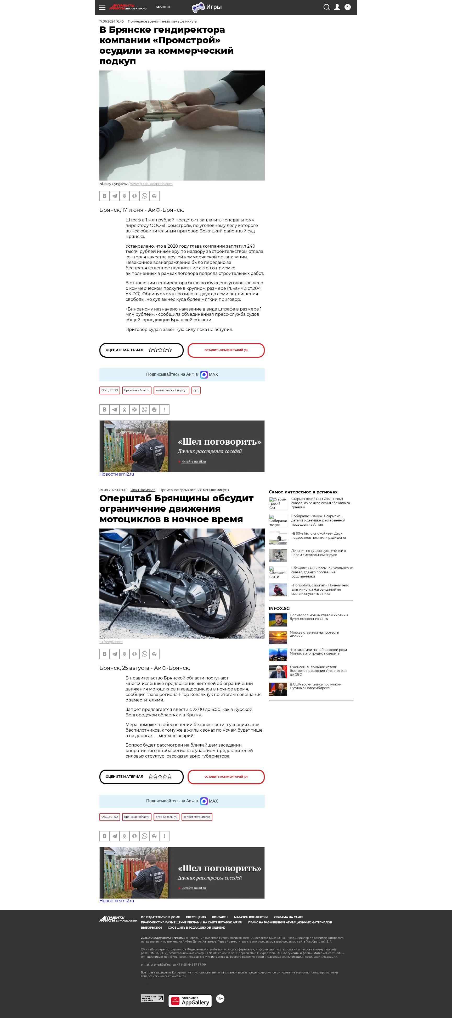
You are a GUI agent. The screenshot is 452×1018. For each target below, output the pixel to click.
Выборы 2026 (151, 927)
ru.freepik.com (111, 642)
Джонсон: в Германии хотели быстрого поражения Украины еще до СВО (318, 670)
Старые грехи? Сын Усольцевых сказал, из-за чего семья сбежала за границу (320, 503)
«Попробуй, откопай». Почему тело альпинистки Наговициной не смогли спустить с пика (320, 589)
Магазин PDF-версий (251, 917)
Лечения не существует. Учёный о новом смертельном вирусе (318, 553)
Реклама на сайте (288, 917)
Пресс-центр (196, 917)
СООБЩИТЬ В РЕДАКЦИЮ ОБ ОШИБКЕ (196, 927)
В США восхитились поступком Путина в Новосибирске (315, 686)
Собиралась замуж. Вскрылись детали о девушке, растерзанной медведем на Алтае (318, 520)
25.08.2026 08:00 (112, 490)
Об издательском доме (160, 917)
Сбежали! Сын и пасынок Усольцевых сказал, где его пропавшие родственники (322, 572)
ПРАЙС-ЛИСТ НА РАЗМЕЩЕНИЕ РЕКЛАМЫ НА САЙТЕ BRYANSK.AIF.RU (191, 922)
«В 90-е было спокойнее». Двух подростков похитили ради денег (319, 535)
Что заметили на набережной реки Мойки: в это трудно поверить (318, 651)
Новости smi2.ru (116, 474)
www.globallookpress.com (151, 184)
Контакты (220, 917)
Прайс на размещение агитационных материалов (290, 922)
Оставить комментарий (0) (226, 350)
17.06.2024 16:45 (111, 21)
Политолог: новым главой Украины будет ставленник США (319, 617)
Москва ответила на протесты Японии (314, 634)
